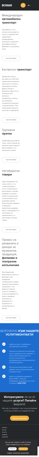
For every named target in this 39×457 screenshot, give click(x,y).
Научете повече (11, 58)
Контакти (5, 437)
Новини (4, 434)
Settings (12, 449)
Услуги (4, 432)
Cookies (9, 453)
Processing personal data (21, 453)
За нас (4, 430)
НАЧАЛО (4, 427)
